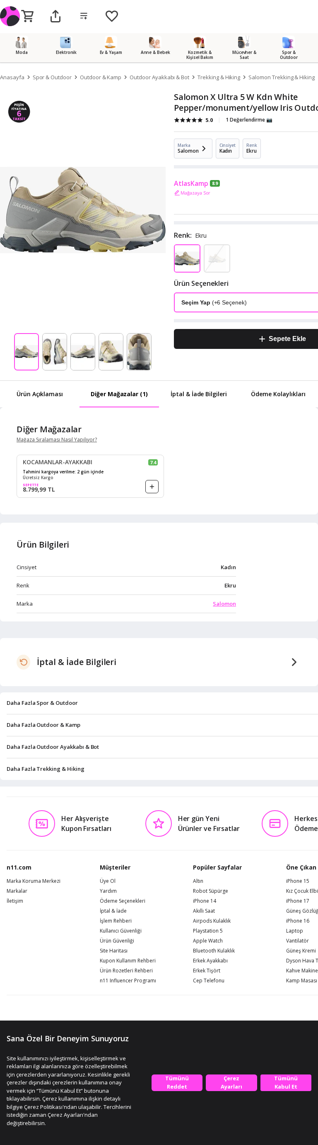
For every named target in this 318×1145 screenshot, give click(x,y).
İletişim (15, 901)
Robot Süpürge (210, 891)
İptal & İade (113, 911)
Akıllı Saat (204, 911)
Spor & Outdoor (52, 77)
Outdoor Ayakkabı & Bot (159, 77)
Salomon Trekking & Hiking (281, 77)
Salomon (224, 603)
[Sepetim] (27, 16)
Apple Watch (208, 941)
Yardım (108, 891)
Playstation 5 (208, 931)
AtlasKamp (191, 183)
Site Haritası (114, 951)
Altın (198, 881)
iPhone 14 (204, 901)
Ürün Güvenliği (117, 941)
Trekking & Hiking (219, 77)
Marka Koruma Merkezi (33, 881)
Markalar (17, 891)
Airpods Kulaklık (212, 921)
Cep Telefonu (208, 980)
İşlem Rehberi (116, 921)
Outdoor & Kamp (100, 77)
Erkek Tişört (206, 970)
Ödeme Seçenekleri (122, 901)
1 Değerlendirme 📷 (249, 119)
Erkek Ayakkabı (210, 960)
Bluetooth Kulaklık (214, 951)
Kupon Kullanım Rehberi (128, 960)
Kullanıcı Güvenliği (121, 931)
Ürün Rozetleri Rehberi (126, 970)
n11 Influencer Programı (128, 980)
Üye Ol (108, 881)
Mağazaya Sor (195, 193)
